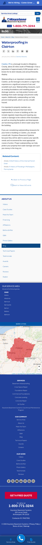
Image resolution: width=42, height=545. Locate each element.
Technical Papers (9, 251)
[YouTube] (17, 481)
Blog (4, 246)
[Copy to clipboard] (27, 51)
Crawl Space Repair (21, 387)
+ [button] (39, 366)
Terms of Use (17, 526)
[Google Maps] (29, 481)
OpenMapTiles (21, 373)
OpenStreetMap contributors (34, 373)
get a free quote (21, 495)
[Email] (22, 51)
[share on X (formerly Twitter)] (8, 51)
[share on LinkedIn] (13, 51)
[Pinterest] (25, 481)
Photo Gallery (7, 240)
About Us (7, 199)
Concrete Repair (21, 401)
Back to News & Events (22, 185)
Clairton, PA (6, 64)
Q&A (4, 235)
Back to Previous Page (22, 180)
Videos (5, 204)
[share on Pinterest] (17, 51)
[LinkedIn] (21, 481)
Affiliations (6, 225)
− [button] (39, 369)
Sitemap (26, 526)
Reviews (6, 272)
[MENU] (38, 19)
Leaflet (13, 373)
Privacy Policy (35, 524)
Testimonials (7, 256)
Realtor (5, 277)
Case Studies (7, 209)
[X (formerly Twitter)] (13, 481)
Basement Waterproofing (21, 383)
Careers (5, 266)
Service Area (21, 420)
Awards (5, 261)
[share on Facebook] (3, 51)
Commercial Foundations (21, 394)
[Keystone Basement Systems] (14, 20)
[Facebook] (9, 481)
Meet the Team (8, 215)
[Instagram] (33, 481)
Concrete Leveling (21, 397)
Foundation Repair (21, 390)
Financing (6, 220)
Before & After (8, 230)
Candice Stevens (21, 56)
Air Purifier (21, 404)
